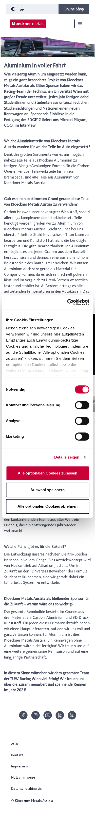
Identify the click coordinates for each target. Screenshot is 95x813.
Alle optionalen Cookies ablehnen (47, 506)
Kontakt (17, 755)
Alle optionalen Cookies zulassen (47, 473)
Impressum (19, 766)
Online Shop (74, 9)
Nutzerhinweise (23, 777)
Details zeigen (66, 457)
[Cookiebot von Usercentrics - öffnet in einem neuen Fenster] (67, 302)
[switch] (82, 405)
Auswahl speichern (47, 490)
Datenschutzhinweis (26, 788)
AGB (14, 744)
